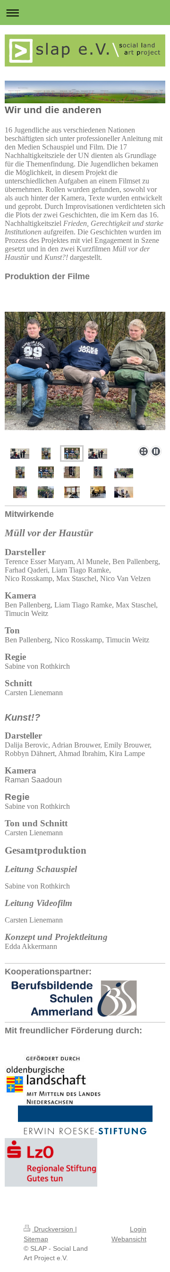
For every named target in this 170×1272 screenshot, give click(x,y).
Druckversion (53, 1229)
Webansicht (128, 1239)
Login (138, 1229)
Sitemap (36, 1239)
